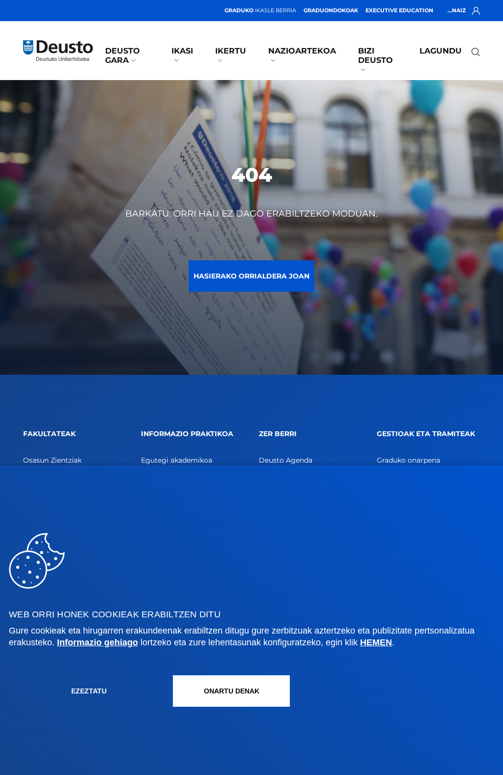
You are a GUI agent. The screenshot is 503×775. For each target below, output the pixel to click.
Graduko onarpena (408, 460)
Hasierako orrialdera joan (251, 276)
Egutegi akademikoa (176, 460)
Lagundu (440, 50)
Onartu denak (231, 691)
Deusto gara (122, 55)
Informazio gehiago (97, 642)
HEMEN (376, 642)
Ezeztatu (89, 691)
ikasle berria (260, 10)
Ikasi (182, 50)
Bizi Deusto (375, 55)
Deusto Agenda (285, 460)
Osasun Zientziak (52, 460)
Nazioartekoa (302, 50)
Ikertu (230, 50)
